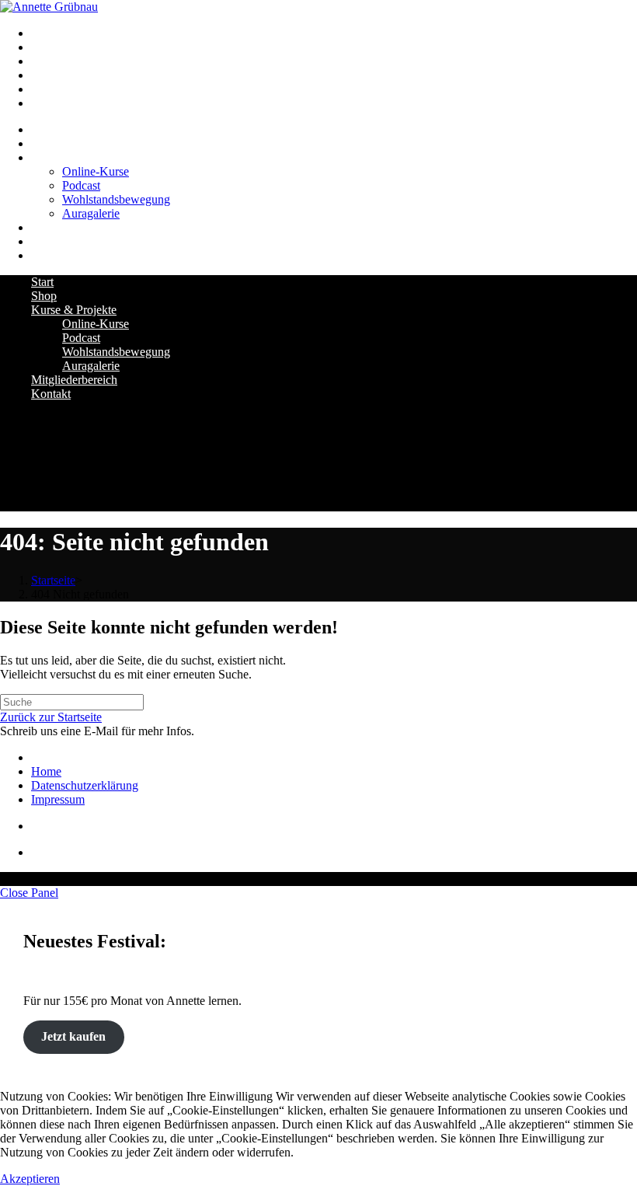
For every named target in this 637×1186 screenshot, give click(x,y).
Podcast (81, 337)
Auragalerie (91, 365)
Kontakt (51, 393)
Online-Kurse (95, 323)
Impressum (58, 799)
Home (46, 771)
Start (42, 281)
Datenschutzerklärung (84, 785)
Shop (44, 295)
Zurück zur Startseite (51, 717)
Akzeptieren (30, 1178)
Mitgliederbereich (74, 379)
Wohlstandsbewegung (116, 351)
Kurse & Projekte (74, 309)
